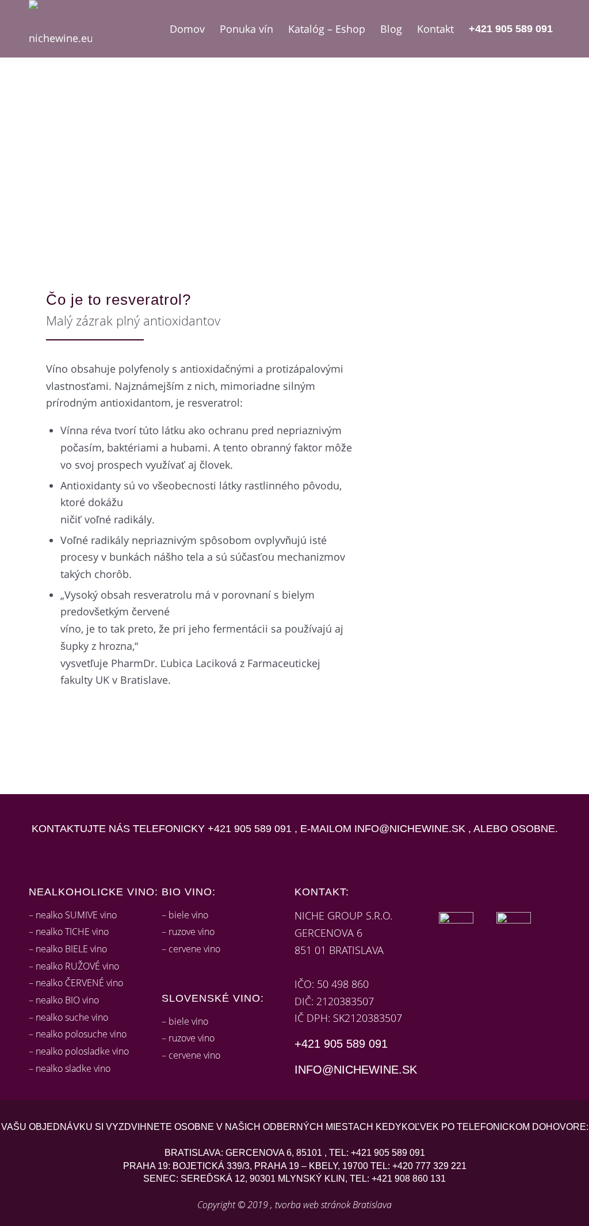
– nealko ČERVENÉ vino (76, 982)
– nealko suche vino (68, 1017)
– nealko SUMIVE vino (73, 915)
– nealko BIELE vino (68, 949)
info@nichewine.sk (409, 828)
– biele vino (185, 915)
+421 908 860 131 (409, 1178)
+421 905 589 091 (250, 828)
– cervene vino (191, 949)
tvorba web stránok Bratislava (333, 1204)
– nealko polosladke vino (79, 1051)
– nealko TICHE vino (69, 931)
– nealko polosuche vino (78, 1034)
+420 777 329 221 (429, 1166)
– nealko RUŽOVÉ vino (74, 966)
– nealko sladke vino (69, 1068)
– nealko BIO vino (64, 1000)
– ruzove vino (188, 931)
